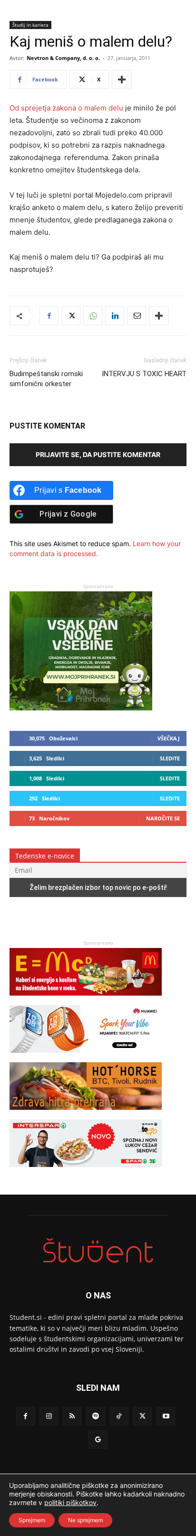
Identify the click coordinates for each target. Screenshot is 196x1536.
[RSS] (72, 1416)
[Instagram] (48, 1416)
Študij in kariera (30, 24)
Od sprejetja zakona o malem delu (66, 107)
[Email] (136, 315)
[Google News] (97, 1439)
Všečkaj (168, 738)
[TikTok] (119, 1416)
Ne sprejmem (85, 1520)
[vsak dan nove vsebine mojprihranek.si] (81, 707)
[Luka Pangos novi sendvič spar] (86, 1171)
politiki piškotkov (70, 1502)
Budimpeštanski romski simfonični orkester (46, 378)
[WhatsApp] (92, 315)
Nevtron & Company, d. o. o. (63, 57)
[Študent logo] (98, 1250)
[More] (122, 79)
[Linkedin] (114, 315)
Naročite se (163, 818)
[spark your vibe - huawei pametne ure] (86, 1057)
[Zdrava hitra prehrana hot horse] (86, 1114)
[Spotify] (95, 1416)
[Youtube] (166, 1416)
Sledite (170, 758)
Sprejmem (32, 1520)
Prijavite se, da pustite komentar (98, 454)
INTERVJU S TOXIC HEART (144, 373)
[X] (70, 315)
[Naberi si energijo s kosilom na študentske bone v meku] (86, 1000)
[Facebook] (49, 315)
